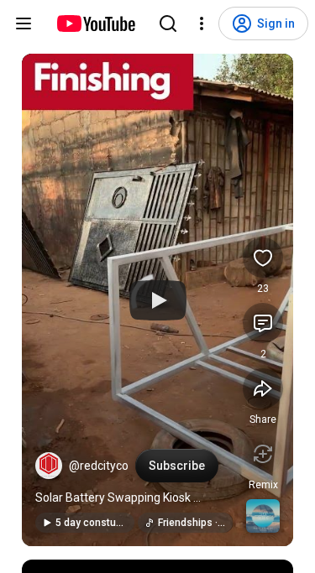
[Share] (263, 388)
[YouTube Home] (95, 23)
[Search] (168, 23)
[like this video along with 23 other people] (263, 257)
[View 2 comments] (263, 323)
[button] (48, 465)
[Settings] (202, 23)
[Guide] (23, 23)
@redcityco (99, 465)
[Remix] (263, 454)
